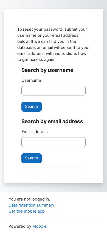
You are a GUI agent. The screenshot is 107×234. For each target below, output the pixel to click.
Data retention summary (31, 205)
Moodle (39, 226)
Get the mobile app (27, 211)
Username (31, 80)
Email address (34, 131)
